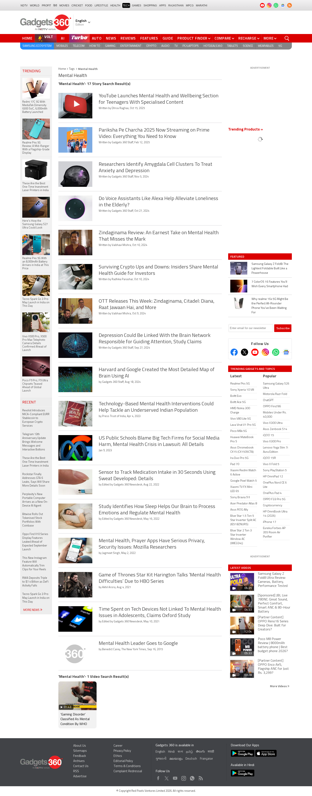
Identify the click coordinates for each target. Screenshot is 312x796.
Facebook (158, 777)
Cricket (77, 5)
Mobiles (62, 46)
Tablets (232, 46)
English (160, 751)
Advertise (80, 776)
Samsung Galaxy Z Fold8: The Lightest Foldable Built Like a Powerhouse (270, 268)
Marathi (201, 5)
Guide (168, 38)
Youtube (175, 777)
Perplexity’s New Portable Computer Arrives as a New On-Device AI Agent (35, 500)
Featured (237, 256)
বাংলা (180, 751)
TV (176, 46)
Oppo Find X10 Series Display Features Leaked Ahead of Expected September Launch (35, 542)
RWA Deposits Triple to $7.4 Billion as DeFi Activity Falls (35, 582)
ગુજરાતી (161, 759)
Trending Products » (245, 130)
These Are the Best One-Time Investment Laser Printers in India (35, 462)
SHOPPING (150, 5)
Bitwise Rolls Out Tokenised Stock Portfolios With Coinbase (32, 520)
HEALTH (115, 5)
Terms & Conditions (127, 766)
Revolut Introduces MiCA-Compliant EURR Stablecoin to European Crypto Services (35, 418)
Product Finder (192, 38)
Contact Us (81, 766)
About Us (79, 746)
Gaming (110, 46)
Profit (46, 5)
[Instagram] (265, 352)
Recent (29, 402)
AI (63, 38)
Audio (165, 46)
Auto (97, 38)
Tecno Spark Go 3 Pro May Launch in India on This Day (35, 598)
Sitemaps (80, 751)
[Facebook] (234, 352)
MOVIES (64, 5)
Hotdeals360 (213, 46)
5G (280, 46)
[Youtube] (255, 352)
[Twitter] (244, 352)
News (111, 38)
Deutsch (191, 759)
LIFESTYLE (101, 5)
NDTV (24, 5)
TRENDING (31, 71)
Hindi (171, 751)
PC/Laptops (191, 46)
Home (27, 38)
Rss (200, 777)
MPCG (190, 5)
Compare (223, 38)
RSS (76, 771)
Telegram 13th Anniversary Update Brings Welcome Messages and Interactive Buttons (34, 442)
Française (206, 759)
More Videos (278, 686)
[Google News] (286, 352)
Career (118, 746)
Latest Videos (240, 568)
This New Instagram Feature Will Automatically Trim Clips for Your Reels (34, 564)
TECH (126, 5)
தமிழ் (189, 751)
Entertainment (130, 46)
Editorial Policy (123, 761)
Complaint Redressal (128, 771)
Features (149, 38)
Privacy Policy (122, 751)
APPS (162, 5)
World (34, 5)
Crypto (151, 46)
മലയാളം (176, 759)
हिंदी (55, 5)
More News (31, 610)
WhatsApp (192, 777)
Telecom (78, 46)
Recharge (247, 38)
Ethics (118, 756)
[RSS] (289, 5)
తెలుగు (200, 751)
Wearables (266, 46)
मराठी (211, 751)
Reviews (128, 38)
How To (94, 46)
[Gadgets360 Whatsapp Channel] (275, 352)
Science (248, 46)
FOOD (88, 5)
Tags (72, 69)
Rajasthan (176, 5)
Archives (79, 761)
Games (136, 5)
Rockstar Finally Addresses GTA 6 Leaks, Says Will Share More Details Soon (35, 480)
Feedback (79, 756)
